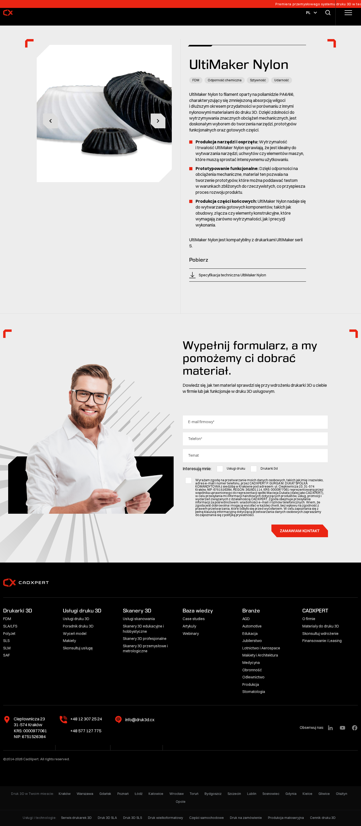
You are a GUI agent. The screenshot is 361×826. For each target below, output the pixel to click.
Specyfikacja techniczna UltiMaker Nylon (232, 275)
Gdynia (291, 794)
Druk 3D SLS (132, 818)
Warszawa (85, 794)
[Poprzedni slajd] (50, 121)
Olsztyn (341, 794)
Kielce (307, 794)
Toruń (194, 794)
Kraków (65, 794)
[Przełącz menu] (348, 12)
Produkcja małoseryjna (286, 818)
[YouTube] (342, 728)
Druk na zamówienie (246, 818)
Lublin (251, 794)
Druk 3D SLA (107, 818)
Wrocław (176, 794)
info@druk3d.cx (139, 719)
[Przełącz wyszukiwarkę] (329, 12)
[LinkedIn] (330, 728)
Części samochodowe (206, 818)
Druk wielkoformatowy (165, 818)
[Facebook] (354, 728)
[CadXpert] (22, 13)
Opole (181, 802)
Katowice (156, 794)
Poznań (123, 794)
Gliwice (324, 794)
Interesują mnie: (197, 468)
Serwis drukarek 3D (76, 818)
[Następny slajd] (158, 121)
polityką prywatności (239, 515)
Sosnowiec (270, 794)
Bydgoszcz (213, 794)
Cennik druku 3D (323, 818)
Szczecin (234, 794)
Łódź (138, 794)
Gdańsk (105, 794)
